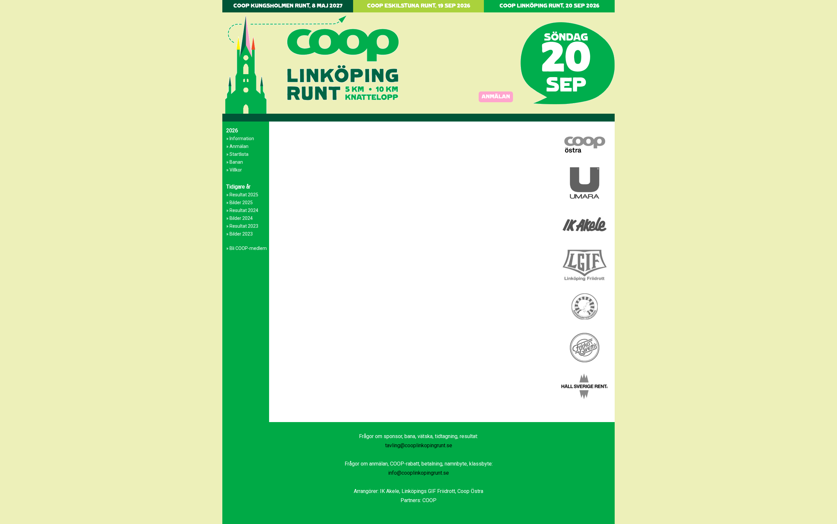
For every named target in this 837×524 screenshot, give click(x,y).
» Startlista (237, 154)
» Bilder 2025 (239, 202)
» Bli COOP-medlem (246, 248)
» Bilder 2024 (239, 218)
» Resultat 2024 (242, 210)
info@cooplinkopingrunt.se (418, 473)
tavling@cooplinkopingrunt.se (418, 445)
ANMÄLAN (496, 96)
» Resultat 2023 (242, 226)
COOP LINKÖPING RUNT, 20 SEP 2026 (549, 6)
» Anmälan (237, 146)
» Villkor (234, 169)
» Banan (234, 162)
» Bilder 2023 (239, 234)
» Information (240, 138)
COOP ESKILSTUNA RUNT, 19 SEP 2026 (418, 6)
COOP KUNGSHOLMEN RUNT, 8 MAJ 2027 (287, 6)
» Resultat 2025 (242, 194)
